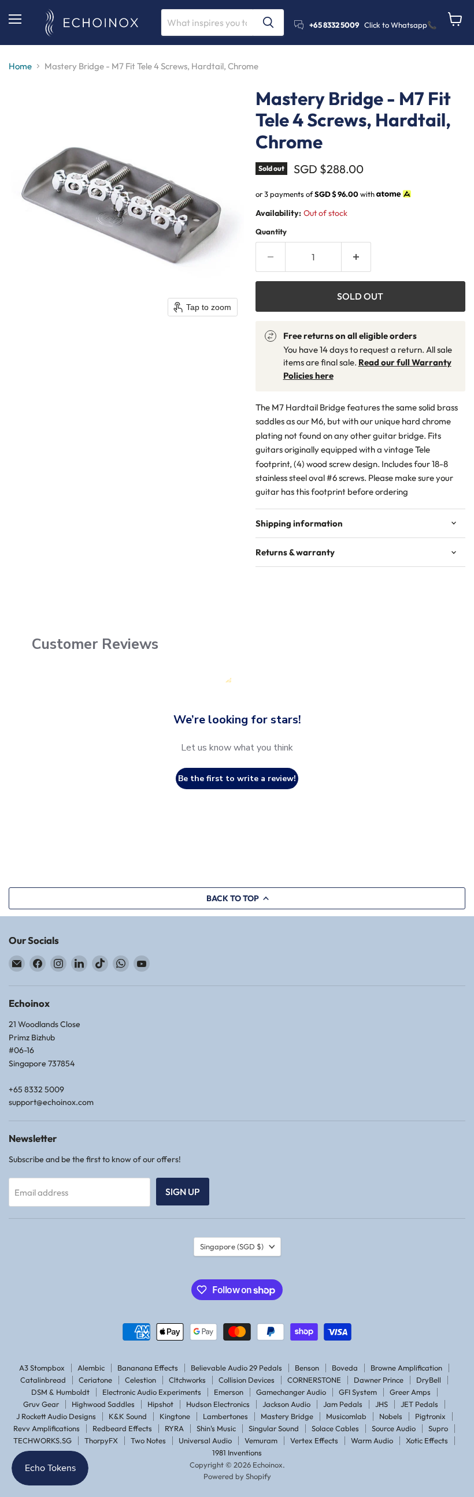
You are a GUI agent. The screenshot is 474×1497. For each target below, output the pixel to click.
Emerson (228, 1392)
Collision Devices (247, 1379)
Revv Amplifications (46, 1428)
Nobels (390, 1416)
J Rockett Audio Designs (56, 1416)
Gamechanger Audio (291, 1392)
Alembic (91, 1367)
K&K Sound (128, 1416)
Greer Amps (410, 1392)
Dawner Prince (378, 1379)
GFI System (358, 1392)
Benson (307, 1367)
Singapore (232, 1246)
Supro (438, 1428)
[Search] (268, 22)
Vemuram (261, 1440)
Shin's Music (216, 1428)
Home (20, 66)
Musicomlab (346, 1416)
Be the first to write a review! (237, 778)
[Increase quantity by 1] (356, 257)
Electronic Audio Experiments (151, 1392)
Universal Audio (205, 1440)
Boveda (345, 1367)
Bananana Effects (147, 1367)
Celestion (140, 1379)
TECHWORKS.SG (42, 1440)
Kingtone (175, 1416)
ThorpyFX (101, 1440)
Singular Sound (274, 1428)
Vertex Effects (314, 1440)
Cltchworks (187, 1379)
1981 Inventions (237, 1452)
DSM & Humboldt (60, 1392)
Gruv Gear (41, 1404)
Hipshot (160, 1404)
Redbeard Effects (122, 1428)
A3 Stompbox (42, 1367)
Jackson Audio (286, 1404)
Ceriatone (95, 1379)
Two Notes (148, 1440)
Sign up (182, 1191)
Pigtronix (430, 1416)
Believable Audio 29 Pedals (236, 1367)
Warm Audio (372, 1440)
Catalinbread (43, 1379)
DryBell (428, 1379)
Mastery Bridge (287, 1416)
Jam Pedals (342, 1404)
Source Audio (394, 1428)
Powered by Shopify (237, 1476)
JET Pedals (419, 1404)
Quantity (271, 231)
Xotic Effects (427, 1440)
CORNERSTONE (314, 1379)
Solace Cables (335, 1428)
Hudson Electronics (218, 1404)
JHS (381, 1404)
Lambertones (225, 1416)
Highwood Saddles (103, 1404)
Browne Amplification (406, 1367)
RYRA (174, 1428)
